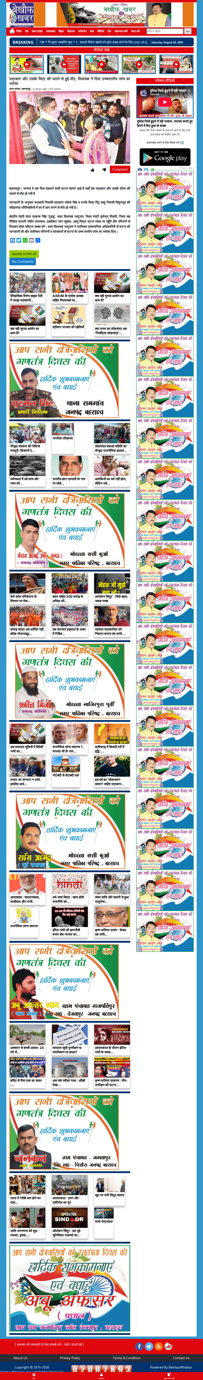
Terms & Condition (127, 1358)
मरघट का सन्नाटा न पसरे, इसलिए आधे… (25, 781)
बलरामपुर (26, 89)
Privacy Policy (70, 1358)
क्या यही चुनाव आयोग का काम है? (109, 298)
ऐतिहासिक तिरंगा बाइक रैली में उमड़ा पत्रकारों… (26, 298)
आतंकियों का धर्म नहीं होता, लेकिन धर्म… (111, 481)
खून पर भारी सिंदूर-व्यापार (109, 1195)
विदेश (19, 31)
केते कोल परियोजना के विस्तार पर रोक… (23, 598)
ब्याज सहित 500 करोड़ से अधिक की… (68, 598)
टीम (109, 31)
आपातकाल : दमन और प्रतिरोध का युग (66, 1200)
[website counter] (101, 1369)
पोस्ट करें (135, 31)
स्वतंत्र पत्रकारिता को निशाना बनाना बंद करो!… (110, 631)
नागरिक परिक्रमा (63, 438)
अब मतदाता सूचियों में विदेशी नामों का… (26, 749)
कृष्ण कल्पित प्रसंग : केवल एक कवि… (110, 932)
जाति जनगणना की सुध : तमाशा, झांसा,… (24, 1232)
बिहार (61, 31)
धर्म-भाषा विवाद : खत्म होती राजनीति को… (68, 899)
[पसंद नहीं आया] (104, 170)
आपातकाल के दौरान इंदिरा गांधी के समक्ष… (110, 1049)
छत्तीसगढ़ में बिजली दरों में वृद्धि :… (109, 749)
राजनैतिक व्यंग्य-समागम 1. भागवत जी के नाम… (68, 749)
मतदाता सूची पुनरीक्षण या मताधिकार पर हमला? (67, 1049)
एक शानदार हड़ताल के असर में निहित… (69, 631)
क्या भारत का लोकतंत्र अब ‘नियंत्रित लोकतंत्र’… (111, 330)
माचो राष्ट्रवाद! (104, 1221)
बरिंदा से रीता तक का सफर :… (26, 1082)
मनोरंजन (82, 31)
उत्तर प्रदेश (37, 31)
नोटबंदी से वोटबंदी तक (66, 775)
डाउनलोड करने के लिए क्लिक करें (163, 142)
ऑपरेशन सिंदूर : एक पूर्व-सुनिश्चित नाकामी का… (67, 1232)
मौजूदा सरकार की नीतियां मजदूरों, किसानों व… (25, 448)
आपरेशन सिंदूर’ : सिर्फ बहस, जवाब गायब (111, 598)
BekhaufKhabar (180, 1367)
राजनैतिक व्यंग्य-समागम (24, 926)
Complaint (120, 169)
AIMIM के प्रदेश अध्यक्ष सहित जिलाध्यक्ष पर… (68, 298)
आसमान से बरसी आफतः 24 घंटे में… (27, 1049)
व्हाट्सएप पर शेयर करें (24, 254)
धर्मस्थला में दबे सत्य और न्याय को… (24, 481)
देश (26, 31)
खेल (92, 31)
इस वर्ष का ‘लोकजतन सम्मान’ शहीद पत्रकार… (109, 781)
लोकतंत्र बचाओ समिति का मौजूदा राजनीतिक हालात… (111, 448)
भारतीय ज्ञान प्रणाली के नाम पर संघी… (69, 481)
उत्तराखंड (50, 31)
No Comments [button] (22, 261)
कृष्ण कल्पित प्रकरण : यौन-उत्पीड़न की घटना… (111, 1082)
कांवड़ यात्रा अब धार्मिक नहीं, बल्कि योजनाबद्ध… (27, 631)
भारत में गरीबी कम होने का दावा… (25, 1200)
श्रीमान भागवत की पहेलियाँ (68, 327)
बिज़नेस (71, 31)
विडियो (101, 31)
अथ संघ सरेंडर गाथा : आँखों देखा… (69, 1082)
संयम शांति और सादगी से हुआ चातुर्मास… (112, 899)
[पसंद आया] (92, 170)
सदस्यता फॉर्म (121, 31)
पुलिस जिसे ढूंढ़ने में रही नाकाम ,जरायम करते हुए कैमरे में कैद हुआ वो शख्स (164, 123)
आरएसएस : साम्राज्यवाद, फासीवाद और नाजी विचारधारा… (25, 901)
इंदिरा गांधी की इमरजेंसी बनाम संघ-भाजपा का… (66, 932)
